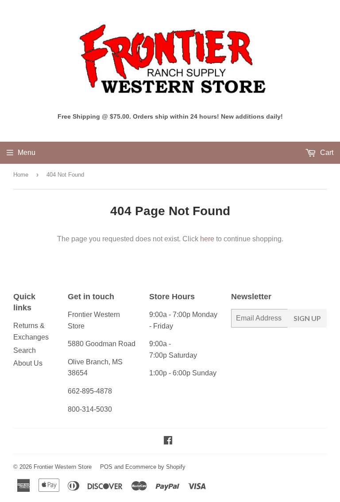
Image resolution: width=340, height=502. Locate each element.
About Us (27, 363)
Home (20, 174)
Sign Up (307, 318)
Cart (325, 152)
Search (24, 350)
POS (106, 466)
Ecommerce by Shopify (155, 466)
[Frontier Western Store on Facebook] (168, 441)
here (207, 239)
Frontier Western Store (63, 466)
